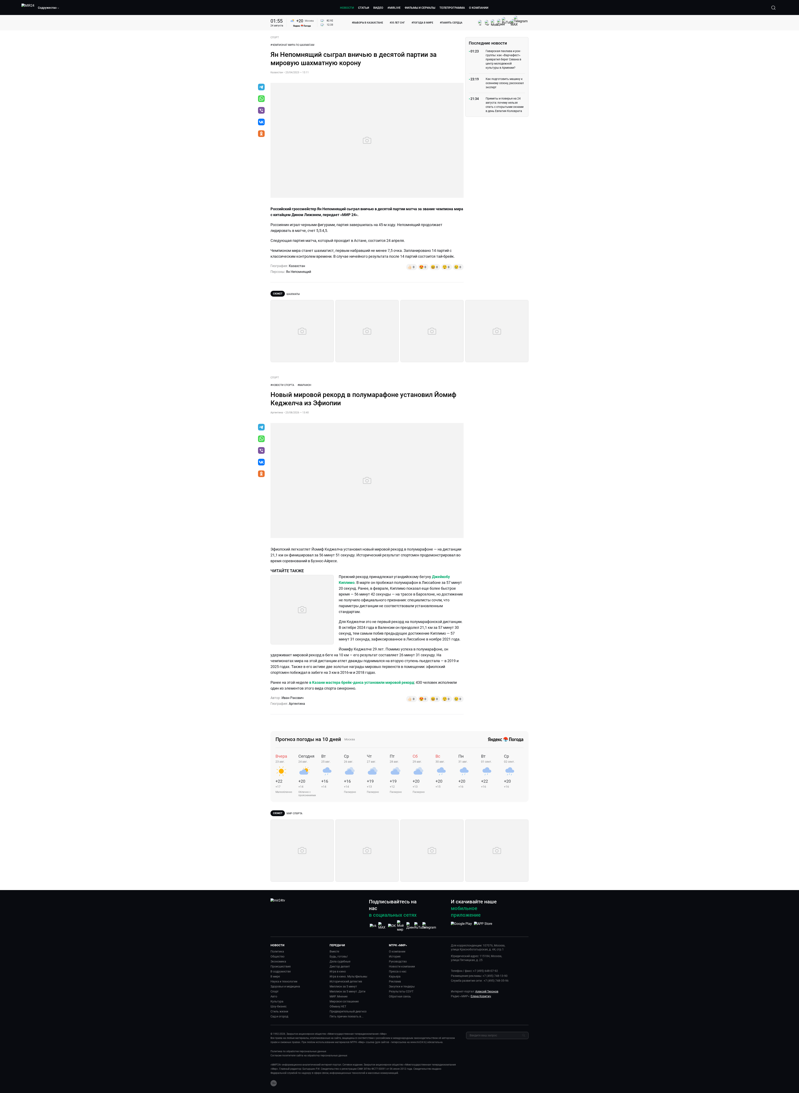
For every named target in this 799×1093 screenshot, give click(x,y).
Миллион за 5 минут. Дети (347, 991)
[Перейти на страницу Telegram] (429, 925)
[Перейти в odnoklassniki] (261, 134)
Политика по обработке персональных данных (298, 1051)
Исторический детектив (346, 981)
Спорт (274, 991)
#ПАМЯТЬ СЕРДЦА (451, 22)
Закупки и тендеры (402, 986)
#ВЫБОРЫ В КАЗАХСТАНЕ (367, 22)
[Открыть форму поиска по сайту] (773, 8)
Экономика (278, 961)
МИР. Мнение (338, 996)
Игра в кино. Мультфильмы (348, 976)
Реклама (395, 981)
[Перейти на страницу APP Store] (483, 926)
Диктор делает (340, 966)
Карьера (395, 976)
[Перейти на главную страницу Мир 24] (27, 8)
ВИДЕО (378, 7)
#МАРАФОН (304, 385)
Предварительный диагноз (348, 1011)
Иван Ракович (293, 698)
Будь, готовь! (339, 956)
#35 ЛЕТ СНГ (397, 22)
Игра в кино (338, 971)
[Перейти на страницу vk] (373, 926)
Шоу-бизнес (278, 1006)
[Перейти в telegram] (261, 87)
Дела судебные (340, 961)
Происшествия (280, 966)
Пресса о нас (397, 971)
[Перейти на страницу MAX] (382, 925)
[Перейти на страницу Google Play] (461, 926)
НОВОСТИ (347, 7)
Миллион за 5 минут (343, 986)
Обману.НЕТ (338, 1006)
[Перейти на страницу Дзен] (410, 925)
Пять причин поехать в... (347, 1016)
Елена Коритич (481, 996)
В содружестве (280, 971)
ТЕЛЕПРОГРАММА (452, 7)
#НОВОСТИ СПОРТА (282, 385)
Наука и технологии (283, 981)
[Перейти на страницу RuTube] (420, 925)
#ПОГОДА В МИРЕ (422, 22)
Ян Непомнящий (298, 272)
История (395, 956)
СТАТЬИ (363, 7)
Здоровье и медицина (285, 986)
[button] (48, 7)
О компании (397, 951)
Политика (277, 951)
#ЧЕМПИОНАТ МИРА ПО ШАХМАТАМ (292, 45)
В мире (275, 976)
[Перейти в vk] (261, 122)
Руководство (398, 961)
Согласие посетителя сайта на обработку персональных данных (308, 1055)
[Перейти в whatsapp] (261, 99)
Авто (273, 996)
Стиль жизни (279, 1011)
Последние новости (488, 43)
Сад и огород (279, 1016)
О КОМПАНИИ (478, 7)
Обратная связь (400, 996)
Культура (276, 1001)
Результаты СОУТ (401, 991)
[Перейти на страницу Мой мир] (401, 925)
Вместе (334, 951)
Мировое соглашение (344, 1001)
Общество (277, 956)
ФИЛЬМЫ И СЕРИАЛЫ (420, 7)
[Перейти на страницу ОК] (392, 926)
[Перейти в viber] (261, 110)
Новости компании (402, 966)
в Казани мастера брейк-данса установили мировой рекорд (361, 682)
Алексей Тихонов (486, 991)
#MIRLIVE (394, 7)
